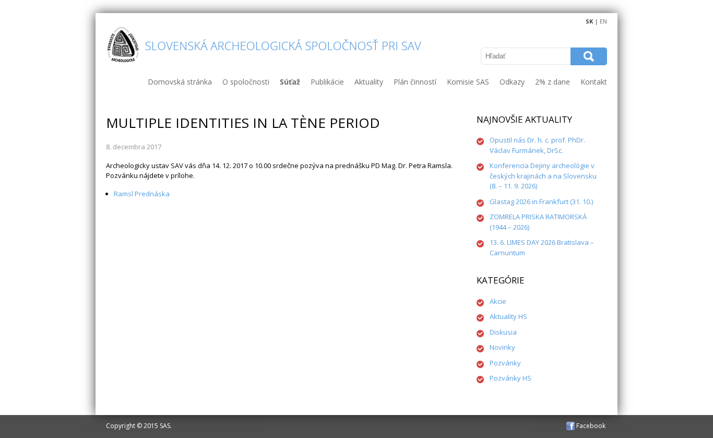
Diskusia (503, 332)
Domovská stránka (180, 82)
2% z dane (552, 82)
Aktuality (368, 82)
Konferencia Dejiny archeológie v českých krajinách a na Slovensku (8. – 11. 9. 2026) (543, 176)
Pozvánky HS (510, 378)
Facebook (590, 425)
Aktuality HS (508, 316)
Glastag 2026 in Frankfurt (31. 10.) (541, 201)
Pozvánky (505, 363)
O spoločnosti (245, 82)
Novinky (502, 347)
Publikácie (327, 82)
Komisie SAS (468, 82)
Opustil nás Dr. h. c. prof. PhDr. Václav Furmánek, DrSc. (537, 145)
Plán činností (415, 82)
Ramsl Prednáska (142, 193)
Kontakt (593, 82)
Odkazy (512, 82)
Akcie (498, 301)
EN (603, 21)
